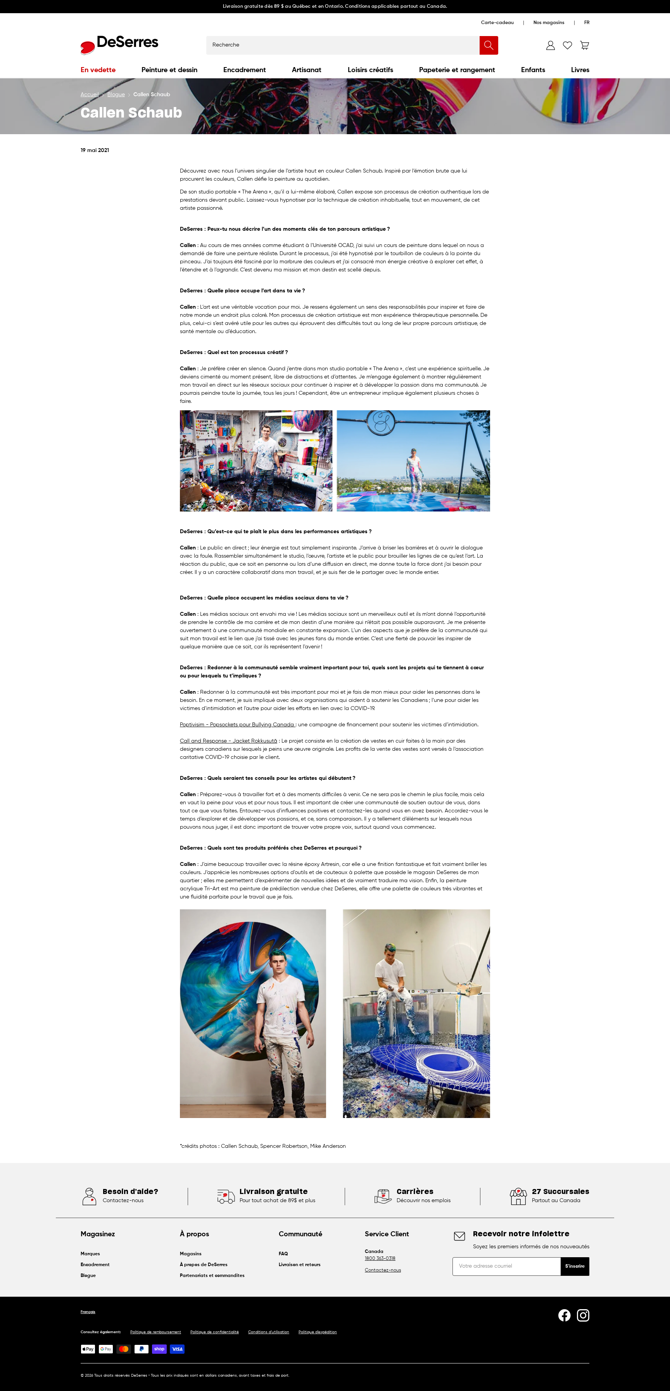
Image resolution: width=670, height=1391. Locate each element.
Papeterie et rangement (457, 70)
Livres (580, 70)
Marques (90, 1254)
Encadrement (244, 70)
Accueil (90, 94)
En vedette (98, 70)
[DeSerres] (119, 45)
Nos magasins (549, 23)
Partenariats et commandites (212, 1275)
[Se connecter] (550, 45)
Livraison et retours (300, 1265)
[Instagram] (583, 1315)
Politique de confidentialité (214, 1332)
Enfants (533, 70)
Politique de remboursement (155, 1332)
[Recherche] (489, 45)
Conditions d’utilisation (268, 1332)
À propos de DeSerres (204, 1265)
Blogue (116, 94)
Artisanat (306, 70)
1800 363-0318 (380, 1258)
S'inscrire (575, 1266)
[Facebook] (564, 1315)
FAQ (283, 1254)
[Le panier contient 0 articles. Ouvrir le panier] (584, 45)
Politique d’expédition (318, 1332)
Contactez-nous (383, 1270)
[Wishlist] (567, 45)
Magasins (191, 1254)
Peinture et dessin (169, 70)
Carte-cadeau (497, 23)
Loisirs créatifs (370, 70)
